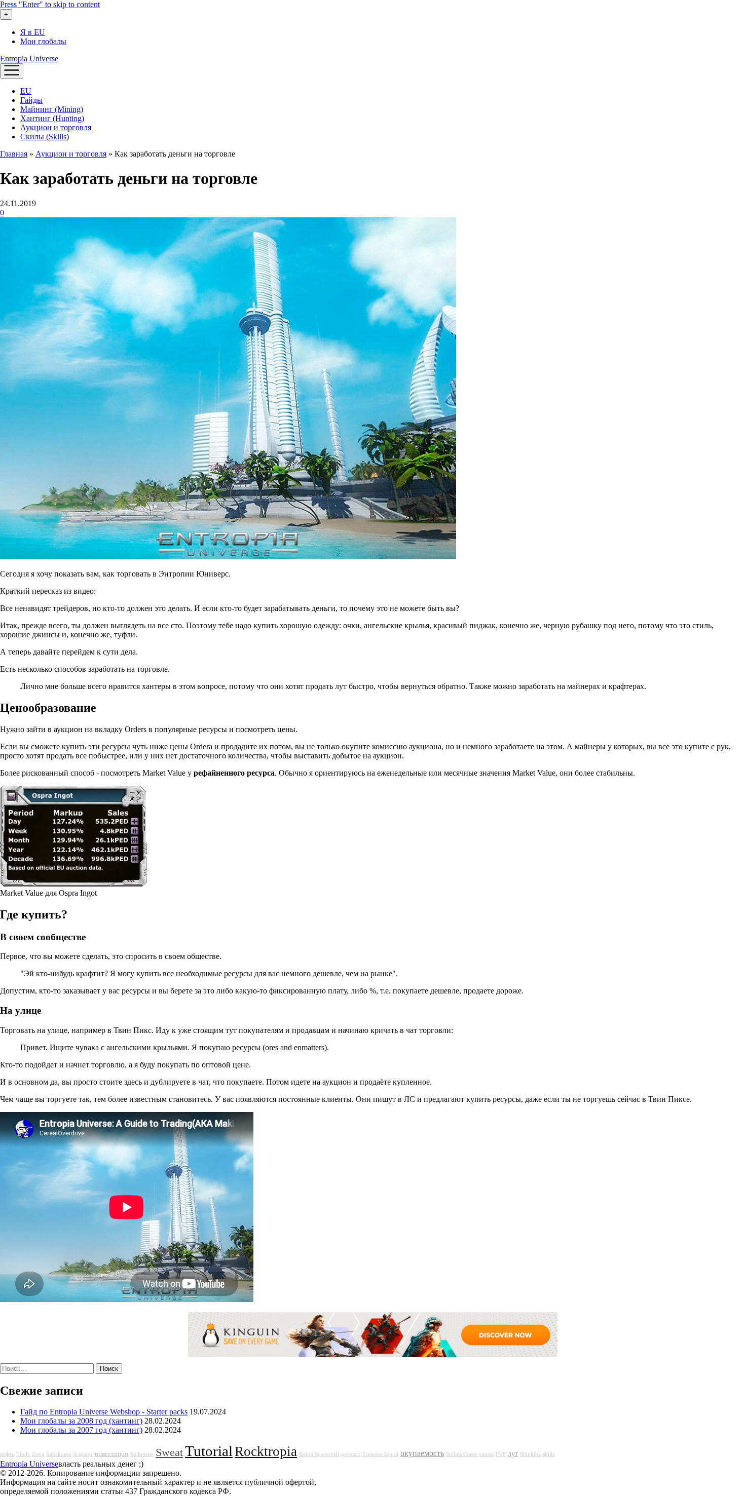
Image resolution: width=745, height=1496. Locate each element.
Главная (13, 153)
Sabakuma (59, 1454)
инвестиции (111, 1453)
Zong (38, 1454)
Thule (23, 1454)
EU (25, 91)
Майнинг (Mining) (51, 109)
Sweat (169, 1452)
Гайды (31, 100)
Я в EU (32, 32)
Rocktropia (266, 1451)
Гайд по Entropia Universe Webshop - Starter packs (104, 1411)
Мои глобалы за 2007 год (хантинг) (81, 1430)
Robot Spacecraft (319, 1454)
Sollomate (142, 1454)
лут (513, 1453)
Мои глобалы (43, 41)
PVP (501, 1454)
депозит (350, 1454)
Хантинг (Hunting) (52, 118)
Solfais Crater (461, 1454)
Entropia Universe (29, 58)
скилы (486, 1454)
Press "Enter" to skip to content (50, 4)
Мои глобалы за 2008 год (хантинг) (81, 1420)
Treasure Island (380, 1454)
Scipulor (83, 1454)
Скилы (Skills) (44, 136)
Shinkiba (530, 1454)
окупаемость (422, 1453)
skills (548, 1454)
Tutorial (209, 1451)
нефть (7, 1454)
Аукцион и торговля (55, 127)
